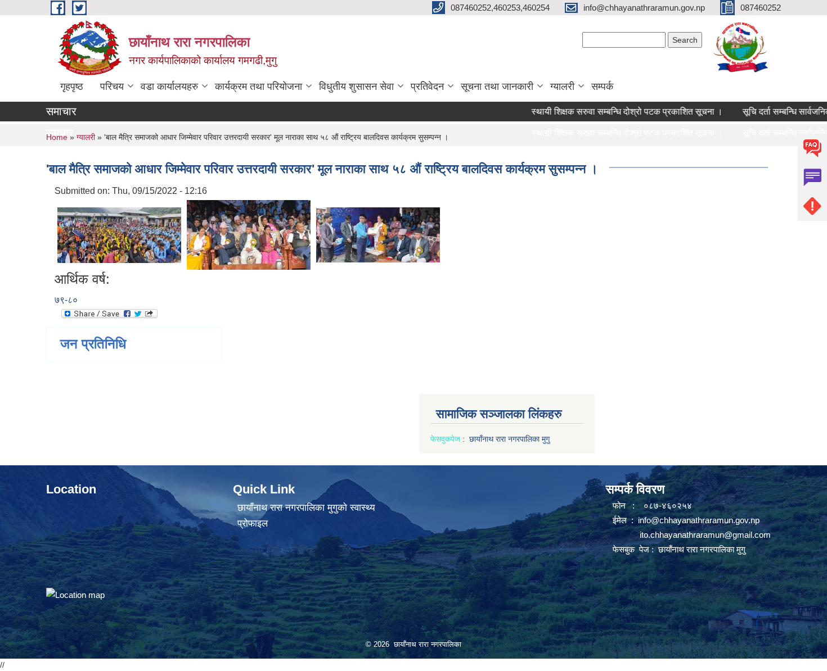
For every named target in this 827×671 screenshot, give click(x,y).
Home (57, 137)
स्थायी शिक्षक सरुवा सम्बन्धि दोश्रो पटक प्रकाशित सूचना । (612, 111)
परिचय (112, 86)
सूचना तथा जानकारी (497, 86)
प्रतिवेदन (427, 86)
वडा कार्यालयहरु (169, 86)
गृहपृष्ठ (71, 86)
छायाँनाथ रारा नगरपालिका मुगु (510, 438)
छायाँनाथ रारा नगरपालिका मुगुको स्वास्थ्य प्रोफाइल (306, 515)
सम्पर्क (602, 86)
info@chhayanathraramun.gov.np (698, 520)
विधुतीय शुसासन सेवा (356, 86)
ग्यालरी (562, 86)
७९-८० (66, 300)
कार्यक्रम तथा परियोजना (258, 86)
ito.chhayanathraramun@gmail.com (705, 534)
